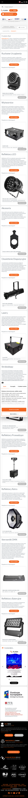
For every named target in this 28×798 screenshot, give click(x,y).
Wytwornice (7, 102)
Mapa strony (13, 787)
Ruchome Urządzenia (12, 53)
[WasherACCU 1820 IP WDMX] (14, 627)
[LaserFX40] (14, 345)
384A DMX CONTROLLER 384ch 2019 (10, 590)
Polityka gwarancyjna (7, 785)
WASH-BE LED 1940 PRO (8, 93)
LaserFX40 (4, 357)
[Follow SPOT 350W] (14, 467)
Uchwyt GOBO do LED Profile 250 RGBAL (11, 251)
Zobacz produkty (14, 64)
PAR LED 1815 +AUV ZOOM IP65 (9, 198)
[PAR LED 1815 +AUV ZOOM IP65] (14, 186)
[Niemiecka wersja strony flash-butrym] (22, 2)
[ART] (13, 767)
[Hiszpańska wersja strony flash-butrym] (26, 2)
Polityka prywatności (14, 784)
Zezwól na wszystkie (14, 409)
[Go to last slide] (3, 666)
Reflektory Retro (9, 489)
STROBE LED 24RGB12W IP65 (9, 425)
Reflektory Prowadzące (12, 435)
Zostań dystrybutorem (13, 751)
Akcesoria (6, 208)
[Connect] (22, 775)
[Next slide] (25, 666)
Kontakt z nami (22, 785)
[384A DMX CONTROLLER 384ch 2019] (14, 578)
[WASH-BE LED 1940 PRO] (14, 81)
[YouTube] (14, 793)
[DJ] (4, 775)
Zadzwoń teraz (19, 735)
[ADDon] (13, 775)
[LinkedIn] (19, 793)
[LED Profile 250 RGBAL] (14, 291)
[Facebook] (9, 793)
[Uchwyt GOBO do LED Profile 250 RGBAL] (14, 239)
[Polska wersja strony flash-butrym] (20, 2)
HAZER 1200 (5, 146)
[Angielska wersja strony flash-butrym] (24, 2)
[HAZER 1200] (14, 134)
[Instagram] (11, 793)
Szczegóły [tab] (12, 386)
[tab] (9, 679)
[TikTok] (17, 793)
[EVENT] (22, 767)
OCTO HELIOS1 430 (6, 531)
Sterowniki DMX (9, 539)
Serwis (15, 785)
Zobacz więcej (22, 97)
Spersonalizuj (13, 414)
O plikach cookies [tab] (22, 386)
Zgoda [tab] (4, 386)
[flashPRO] (4, 767)
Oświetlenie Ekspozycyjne (14, 259)
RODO (22, 784)
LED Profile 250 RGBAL (7, 303)
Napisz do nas (9, 735)
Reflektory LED (9, 154)
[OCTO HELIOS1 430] (14, 519)
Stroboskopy (7, 366)
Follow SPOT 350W (6, 479)
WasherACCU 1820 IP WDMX (9, 639)
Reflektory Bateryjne (11, 598)
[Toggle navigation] (2, 2)
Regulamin (5, 784)
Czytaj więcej (14, 682)
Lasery (5, 312)
